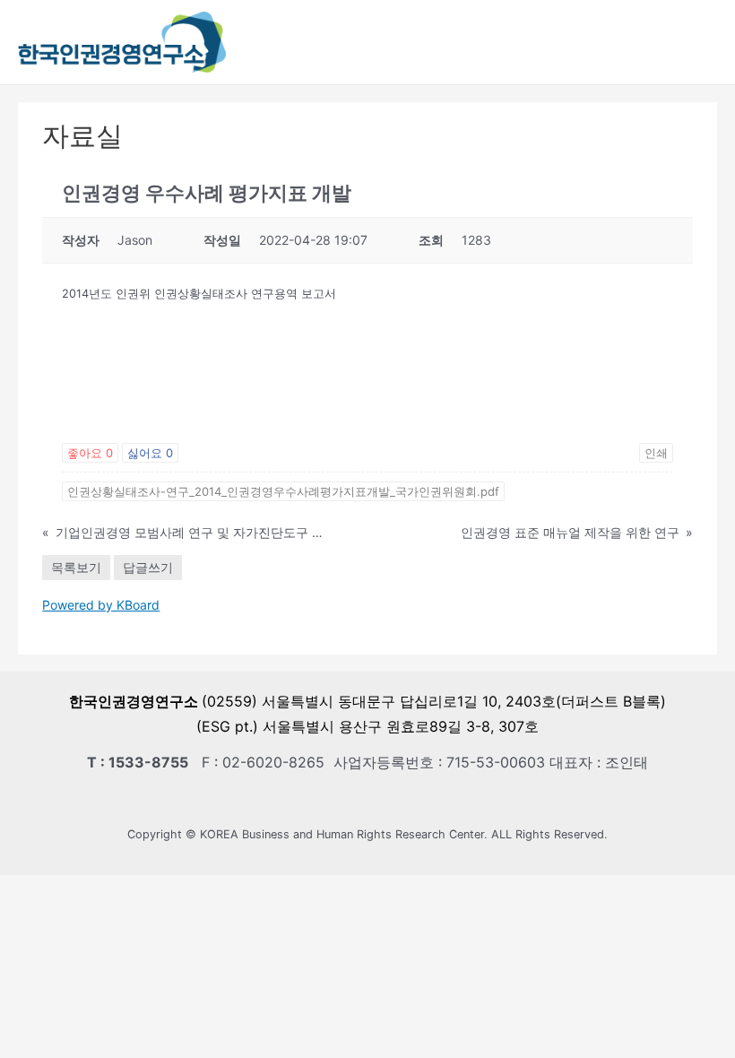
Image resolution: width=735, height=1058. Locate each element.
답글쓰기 (148, 567)
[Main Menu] (708, 41)
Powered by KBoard (101, 604)
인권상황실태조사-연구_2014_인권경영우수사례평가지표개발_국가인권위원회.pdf (283, 491)
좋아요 (90, 453)
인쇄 (656, 453)
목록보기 (76, 567)
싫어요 (150, 453)
